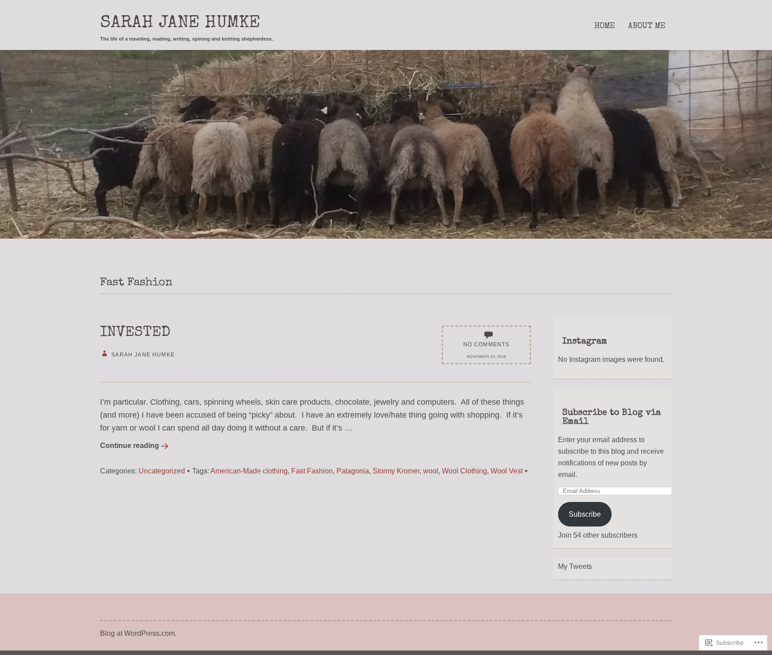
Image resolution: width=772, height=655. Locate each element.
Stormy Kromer (396, 471)
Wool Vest (507, 471)
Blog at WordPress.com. (138, 633)
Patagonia (352, 471)
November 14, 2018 (486, 357)
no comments (486, 344)
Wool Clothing (464, 471)
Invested (135, 333)
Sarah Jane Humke (180, 24)
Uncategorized (161, 471)
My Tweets (575, 566)
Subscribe (585, 514)
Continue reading (129, 445)
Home (604, 26)
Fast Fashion (312, 471)
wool (430, 471)
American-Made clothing (249, 471)
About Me (646, 26)
